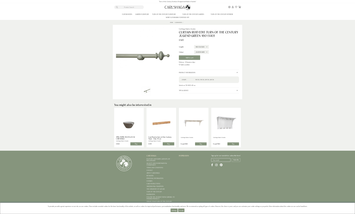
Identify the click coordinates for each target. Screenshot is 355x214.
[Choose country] (229, 7)
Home (171, 22)
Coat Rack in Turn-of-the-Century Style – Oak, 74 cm (160, 138)
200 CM (207, 79)
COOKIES (149, 181)
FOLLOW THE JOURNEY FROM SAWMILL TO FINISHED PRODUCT (161, 198)
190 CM (202, 79)
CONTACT (150, 170)
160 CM (197, 79)
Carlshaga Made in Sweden (187, 29)
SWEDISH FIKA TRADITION (155, 186)
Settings (174, 210)
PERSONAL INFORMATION (155, 178)
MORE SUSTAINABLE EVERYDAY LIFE (177, 17)
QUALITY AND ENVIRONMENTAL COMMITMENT (157, 164)
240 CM (212, 79)
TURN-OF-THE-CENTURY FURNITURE (164, 14)
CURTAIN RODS (127, 14)
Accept (181, 210)
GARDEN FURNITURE (142, 14)
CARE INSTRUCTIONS (153, 183)
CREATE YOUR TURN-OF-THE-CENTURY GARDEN (159, 202)
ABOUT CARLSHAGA (153, 173)
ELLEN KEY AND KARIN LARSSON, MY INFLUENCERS (158, 159)
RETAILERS (150, 175)
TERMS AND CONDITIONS (155, 167)
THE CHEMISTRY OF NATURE (156, 189)
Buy (201, 144)
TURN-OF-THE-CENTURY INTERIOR (222, 14)
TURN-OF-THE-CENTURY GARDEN (193, 14)
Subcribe (236, 160)
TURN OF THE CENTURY (154, 191)
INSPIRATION (151, 194)
